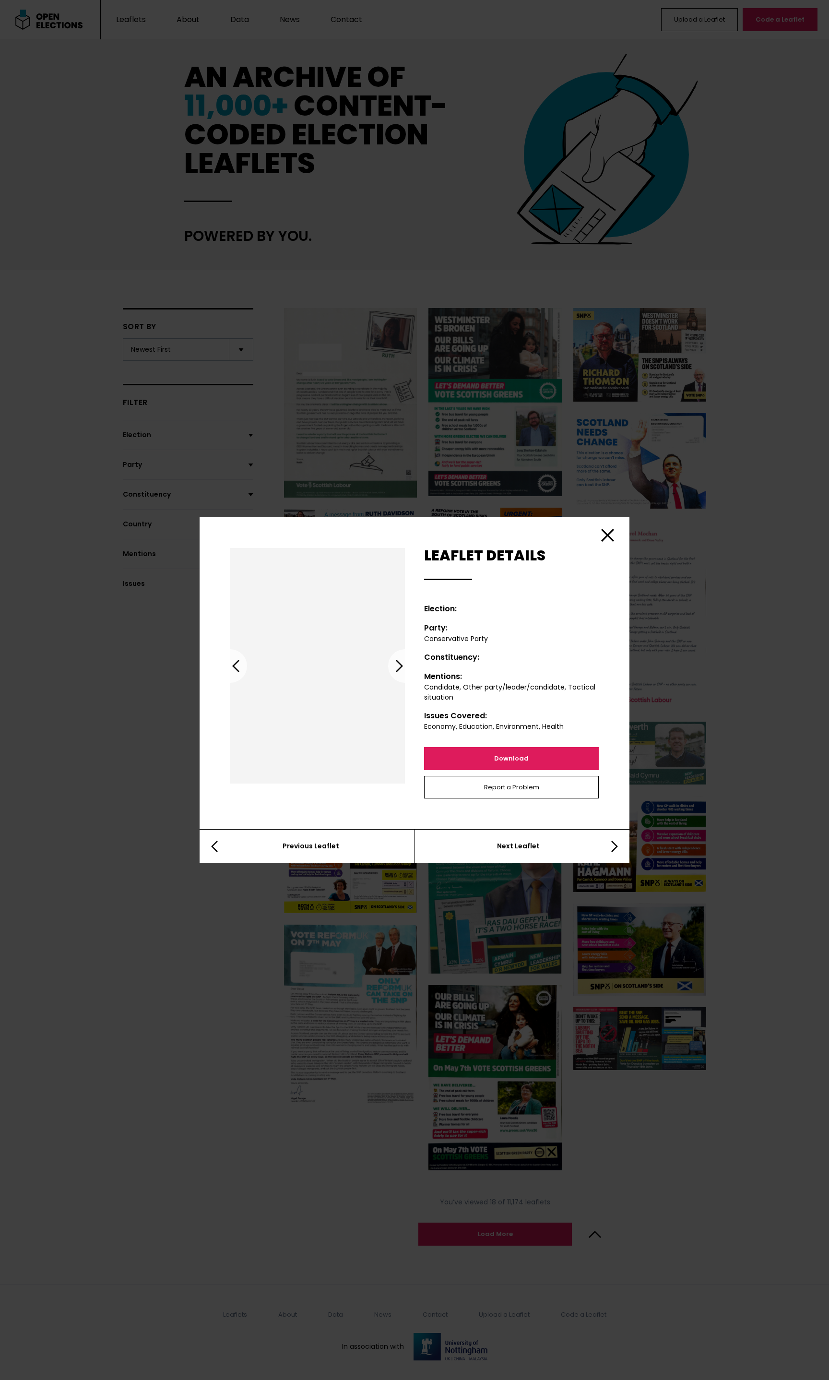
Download (511, 758)
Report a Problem (511, 787)
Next (405, 666)
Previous (230, 666)
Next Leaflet (518, 846)
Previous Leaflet (311, 846)
